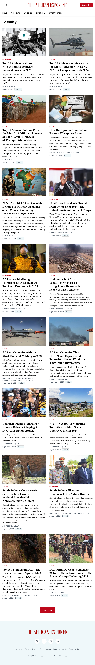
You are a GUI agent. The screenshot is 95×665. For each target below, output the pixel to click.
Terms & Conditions (48, 649)
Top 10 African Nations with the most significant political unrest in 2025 (17, 66)
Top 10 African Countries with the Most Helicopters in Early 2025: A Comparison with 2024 (69, 66)
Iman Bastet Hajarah (12, 378)
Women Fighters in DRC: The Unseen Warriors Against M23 (21, 571)
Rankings (28, 13)
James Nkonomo (9, 595)
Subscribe (86, 5)
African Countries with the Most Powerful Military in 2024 (22, 354)
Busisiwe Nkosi (9, 380)
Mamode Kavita (72, 153)
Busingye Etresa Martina (60, 232)
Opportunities (55, 13)
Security (53, 59)
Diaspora (40, 13)
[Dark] (3, 5)
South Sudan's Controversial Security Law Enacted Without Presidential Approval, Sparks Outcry (20, 495)
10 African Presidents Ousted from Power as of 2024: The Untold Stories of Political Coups (70, 206)
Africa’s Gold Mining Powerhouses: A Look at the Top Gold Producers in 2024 (20, 282)
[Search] (6, 5)
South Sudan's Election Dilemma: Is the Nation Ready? (69, 492)
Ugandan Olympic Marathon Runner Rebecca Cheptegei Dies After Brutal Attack (20, 427)
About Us (63, 649)
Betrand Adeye (29, 378)
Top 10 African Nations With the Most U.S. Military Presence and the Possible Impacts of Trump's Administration (22, 135)
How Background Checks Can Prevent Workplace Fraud (68, 131)
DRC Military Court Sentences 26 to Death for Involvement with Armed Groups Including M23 (70, 572)
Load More (47, 610)
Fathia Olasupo (9, 86)
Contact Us (74, 649)
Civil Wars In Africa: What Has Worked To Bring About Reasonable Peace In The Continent (65, 284)
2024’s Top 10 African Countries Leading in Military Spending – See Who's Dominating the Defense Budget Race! (23, 208)
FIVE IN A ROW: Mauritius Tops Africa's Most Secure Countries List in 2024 (67, 427)
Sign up (19, 649)
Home (4, 13)
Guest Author (55, 153)
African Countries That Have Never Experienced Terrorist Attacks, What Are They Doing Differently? (67, 357)
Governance (8, 59)
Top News (15, 13)
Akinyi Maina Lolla (27, 380)
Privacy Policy (31, 649)
